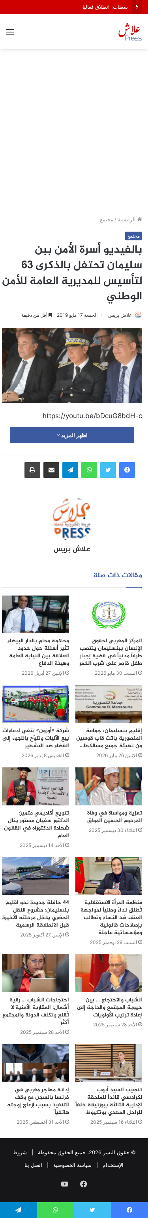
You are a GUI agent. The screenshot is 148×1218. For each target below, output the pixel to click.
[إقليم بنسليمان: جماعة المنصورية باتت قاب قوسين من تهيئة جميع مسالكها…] (108, 704)
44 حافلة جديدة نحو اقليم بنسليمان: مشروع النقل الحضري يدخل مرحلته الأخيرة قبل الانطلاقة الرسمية (35, 914)
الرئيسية (127, 219)
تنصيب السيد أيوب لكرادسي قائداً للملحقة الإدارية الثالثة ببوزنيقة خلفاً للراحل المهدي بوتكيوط (108, 1101)
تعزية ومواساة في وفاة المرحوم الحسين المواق (114, 817)
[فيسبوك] (127, 470)
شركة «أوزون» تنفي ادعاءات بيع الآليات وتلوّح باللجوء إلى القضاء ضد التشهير (35, 738)
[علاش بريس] (130, 32)
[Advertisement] (74, 135)
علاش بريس (120, 315)
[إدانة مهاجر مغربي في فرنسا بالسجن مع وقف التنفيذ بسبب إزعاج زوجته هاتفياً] (35, 1063)
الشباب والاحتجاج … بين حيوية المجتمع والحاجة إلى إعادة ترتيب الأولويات (109, 1007)
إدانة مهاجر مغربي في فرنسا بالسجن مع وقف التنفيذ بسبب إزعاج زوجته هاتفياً (38, 1101)
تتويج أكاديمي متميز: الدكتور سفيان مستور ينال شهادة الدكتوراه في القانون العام (36, 824)
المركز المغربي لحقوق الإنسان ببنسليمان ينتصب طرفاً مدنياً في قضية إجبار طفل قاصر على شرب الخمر (110, 652)
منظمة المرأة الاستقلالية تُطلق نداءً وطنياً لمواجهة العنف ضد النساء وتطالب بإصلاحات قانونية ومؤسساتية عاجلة (111, 917)
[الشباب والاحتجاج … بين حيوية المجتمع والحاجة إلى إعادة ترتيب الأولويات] (108, 973)
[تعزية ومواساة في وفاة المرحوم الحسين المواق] (108, 786)
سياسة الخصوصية (72, 1165)
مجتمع (106, 219)
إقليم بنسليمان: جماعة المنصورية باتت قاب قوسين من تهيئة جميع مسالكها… (109, 738)
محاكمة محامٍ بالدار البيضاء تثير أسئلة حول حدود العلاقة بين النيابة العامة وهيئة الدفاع (38, 652)
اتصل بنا (33, 1165)
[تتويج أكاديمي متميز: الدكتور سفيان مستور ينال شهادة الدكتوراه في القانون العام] (35, 786)
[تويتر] (108, 470)
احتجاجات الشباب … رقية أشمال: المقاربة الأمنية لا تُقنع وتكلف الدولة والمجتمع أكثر (35, 1011)
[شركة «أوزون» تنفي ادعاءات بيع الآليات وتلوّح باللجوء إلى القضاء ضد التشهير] (35, 704)
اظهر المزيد (74, 435)
